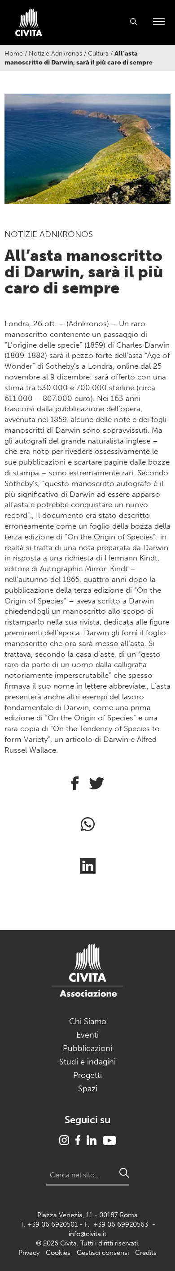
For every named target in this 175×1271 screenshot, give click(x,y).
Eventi (87, 1035)
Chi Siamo (87, 1021)
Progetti (87, 1075)
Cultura (98, 53)
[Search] (124, 1173)
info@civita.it (87, 1234)
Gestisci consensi (103, 1253)
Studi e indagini (87, 1062)
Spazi (87, 1089)
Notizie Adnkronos (55, 53)
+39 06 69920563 (120, 1224)
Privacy (28, 1253)
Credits (146, 1253)
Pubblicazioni (87, 1048)
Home (13, 53)
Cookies (58, 1253)
